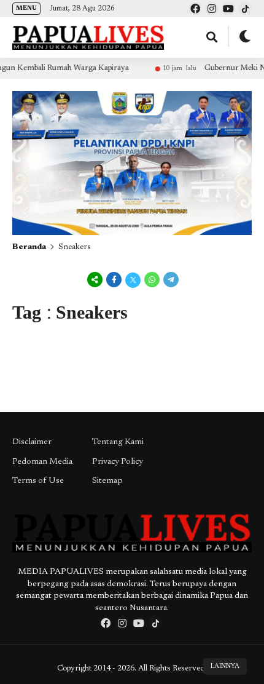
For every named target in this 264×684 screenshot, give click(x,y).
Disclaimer (32, 442)
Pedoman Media (42, 462)
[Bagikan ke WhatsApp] (151, 280)
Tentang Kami (118, 442)
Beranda (29, 247)
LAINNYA (225, 666)
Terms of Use (38, 481)
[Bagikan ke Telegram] (170, 280)
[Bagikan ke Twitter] (132, 280)
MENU (26, 9)
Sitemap (107, 481)
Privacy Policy (117, 462)
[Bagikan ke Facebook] (113, 280)
